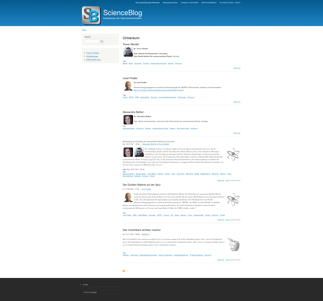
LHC (171, 215)
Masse (177, 215)
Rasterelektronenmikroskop (148, 255)
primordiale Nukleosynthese (167, 97)
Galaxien (171, 63)
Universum (178, 63)
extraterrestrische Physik (158, 63)
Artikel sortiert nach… (94, 59)
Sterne (229, 174)
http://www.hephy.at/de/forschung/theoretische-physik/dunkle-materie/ (159, 90)
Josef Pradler (146, 189)
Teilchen (207, 215)
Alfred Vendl (134, 255)
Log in (227, 180)
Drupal (94, 292)
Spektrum (223, 174)
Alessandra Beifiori (129, 128)
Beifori (131, 63)
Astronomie (138, 63)
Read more (237, 68)
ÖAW (137, 97)
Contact (85, 284)
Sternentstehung (128, 176)
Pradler (125, 97)
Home (84, 30)
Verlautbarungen (92, 56)
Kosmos (166, 215)
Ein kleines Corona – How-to (230, 2)
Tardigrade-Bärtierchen (181, 255)
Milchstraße (189, 174)
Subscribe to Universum (124, 271)
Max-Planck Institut (183, 128)
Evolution (146, 63)
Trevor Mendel (163, 144)
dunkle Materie (145, 97)
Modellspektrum (205, 174)
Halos (173, 174)
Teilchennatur (182, 97)
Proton (190, 215)
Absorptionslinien (141, 174)
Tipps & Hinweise (92, 53)
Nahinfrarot (215, 174)
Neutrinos (183, 215)
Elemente (154, 97)
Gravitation (152, 215)
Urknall (152, 176)
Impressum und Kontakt (189, 2)
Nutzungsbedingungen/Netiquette (148, 2)
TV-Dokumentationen (196, 255)
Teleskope (137, 176)
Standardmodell (199, 215)
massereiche (181, 174)
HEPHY (131, 97)
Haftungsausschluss (170, 2)
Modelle (197, 174)
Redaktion (145, 234)
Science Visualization (165, 255)
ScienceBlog (122, 12)
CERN (135, 215)
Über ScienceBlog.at (209, 2)
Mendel (125, 63)
